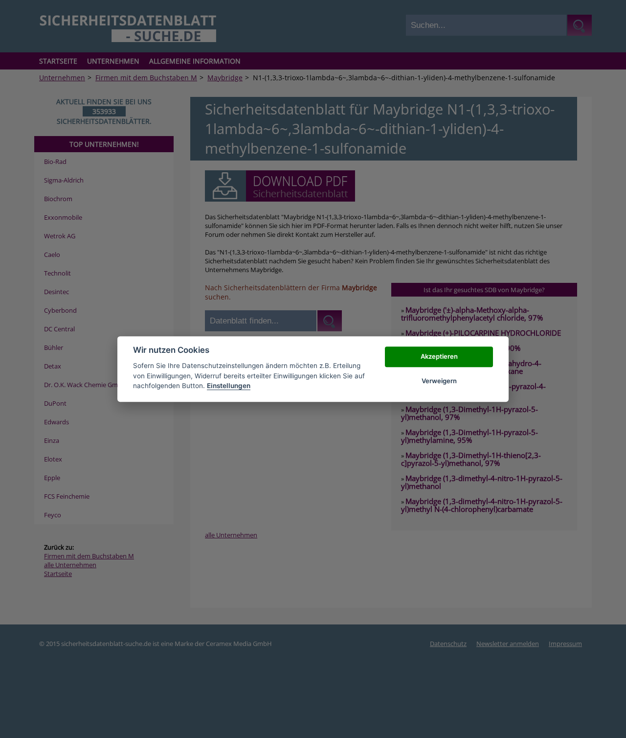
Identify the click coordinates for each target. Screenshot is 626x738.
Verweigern (439, 381)
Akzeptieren (439, 356)
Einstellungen (228, 386)
